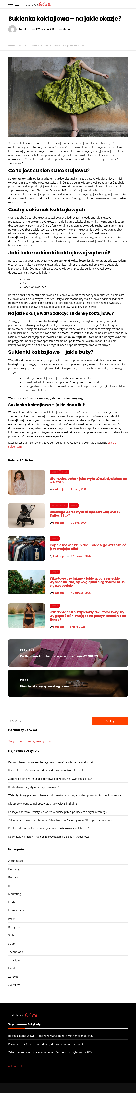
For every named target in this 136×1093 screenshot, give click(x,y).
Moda (66, 29)
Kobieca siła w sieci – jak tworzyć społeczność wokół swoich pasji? (48, 828)
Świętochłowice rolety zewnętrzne (29, 741)
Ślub (64, 472)
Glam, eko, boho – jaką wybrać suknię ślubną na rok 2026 (88, 480)
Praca (11, 919)
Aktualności (58, 505)
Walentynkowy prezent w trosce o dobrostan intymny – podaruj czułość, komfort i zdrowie (64, 795)
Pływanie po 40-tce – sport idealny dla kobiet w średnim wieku (46, 770)
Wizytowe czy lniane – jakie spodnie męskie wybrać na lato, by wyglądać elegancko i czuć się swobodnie (87, 582)
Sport (11, 943)
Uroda (12, 968)
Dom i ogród (16, 869)
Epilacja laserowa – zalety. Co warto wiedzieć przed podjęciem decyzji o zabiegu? (58, 812)
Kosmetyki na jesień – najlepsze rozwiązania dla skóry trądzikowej (49, 836)
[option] (43, 1086)
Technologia (16, 952)
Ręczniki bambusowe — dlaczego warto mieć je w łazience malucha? (50, 762)
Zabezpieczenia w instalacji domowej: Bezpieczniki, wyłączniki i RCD (50, 779)
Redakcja (24, 29)
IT (9, 885)
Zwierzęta (14, 985)
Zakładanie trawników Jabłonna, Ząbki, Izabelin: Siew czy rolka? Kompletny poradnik (60, 820)
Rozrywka (14, 927)
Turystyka (14, 960)
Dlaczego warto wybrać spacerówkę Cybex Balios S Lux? (85, 514)
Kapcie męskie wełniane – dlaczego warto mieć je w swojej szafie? (88, 547)
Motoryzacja (16, 910)
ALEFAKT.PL (15, 1066)
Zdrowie (13, 976)
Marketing (14, 894)
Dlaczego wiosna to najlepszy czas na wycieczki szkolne (42, 803)
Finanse (13, 877)
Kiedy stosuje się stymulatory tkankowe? (33, 787)
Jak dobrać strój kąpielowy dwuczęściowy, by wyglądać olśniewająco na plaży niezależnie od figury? (88, 616)
